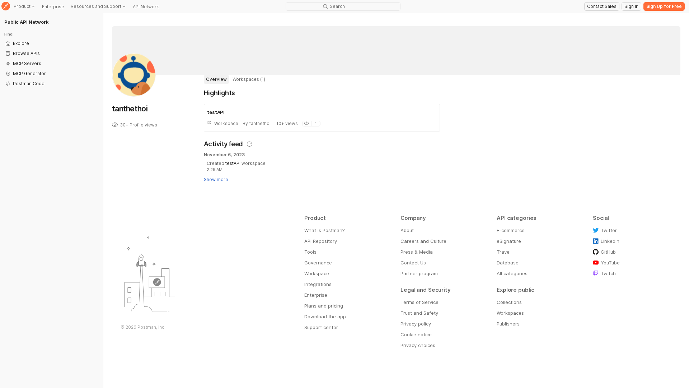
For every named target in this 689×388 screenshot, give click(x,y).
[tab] (216, 79)
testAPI (232, 163)
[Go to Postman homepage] (5, 6)
